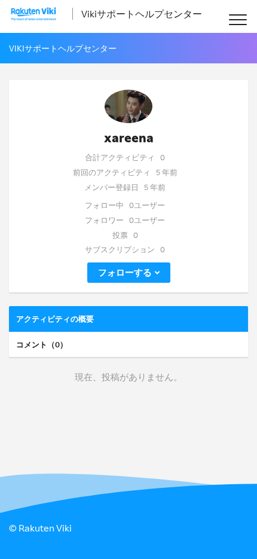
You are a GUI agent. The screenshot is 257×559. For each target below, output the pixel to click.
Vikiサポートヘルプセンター (141, 14)
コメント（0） (42, 344)
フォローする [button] (125, 272)
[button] (237, 19)
